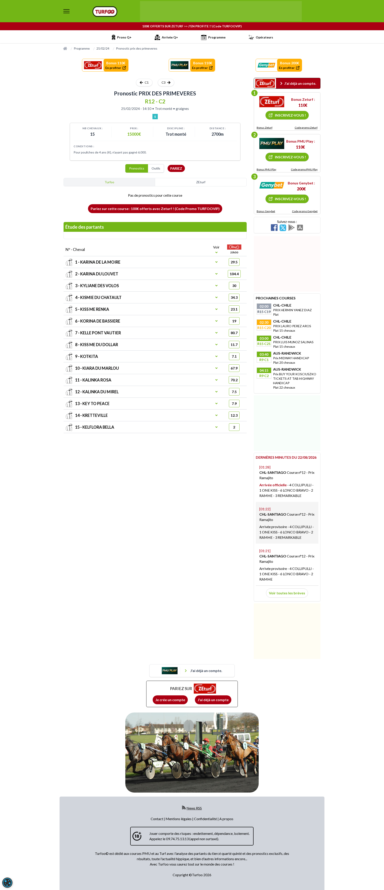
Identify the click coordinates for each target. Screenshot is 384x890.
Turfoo (109, 182)
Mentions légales (179, 819)
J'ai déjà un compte (213, 700)
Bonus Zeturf (264, 127)
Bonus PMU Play (266, 169)
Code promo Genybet (305, 211)
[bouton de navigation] (66, 11)
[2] (271, 143)
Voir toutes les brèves (287, 593)
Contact (157, 819)
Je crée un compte (170, 700)
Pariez (176, 168)
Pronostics (136, 168)
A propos (226, 819)
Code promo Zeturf (306, 127)
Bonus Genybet (266, 211)
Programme (82, 48)
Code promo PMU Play (304, 169)
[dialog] (7, 883)
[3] (271, 185)
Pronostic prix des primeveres (136, 48)
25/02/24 (102, 48)
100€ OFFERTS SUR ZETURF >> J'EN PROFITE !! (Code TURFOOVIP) (192, 26)
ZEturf (200, 182)
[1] (271, 101)
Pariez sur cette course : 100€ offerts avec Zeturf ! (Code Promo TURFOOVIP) (155, 208)
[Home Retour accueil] (104, 11)
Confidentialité (206, 819)
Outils (156, 168)
